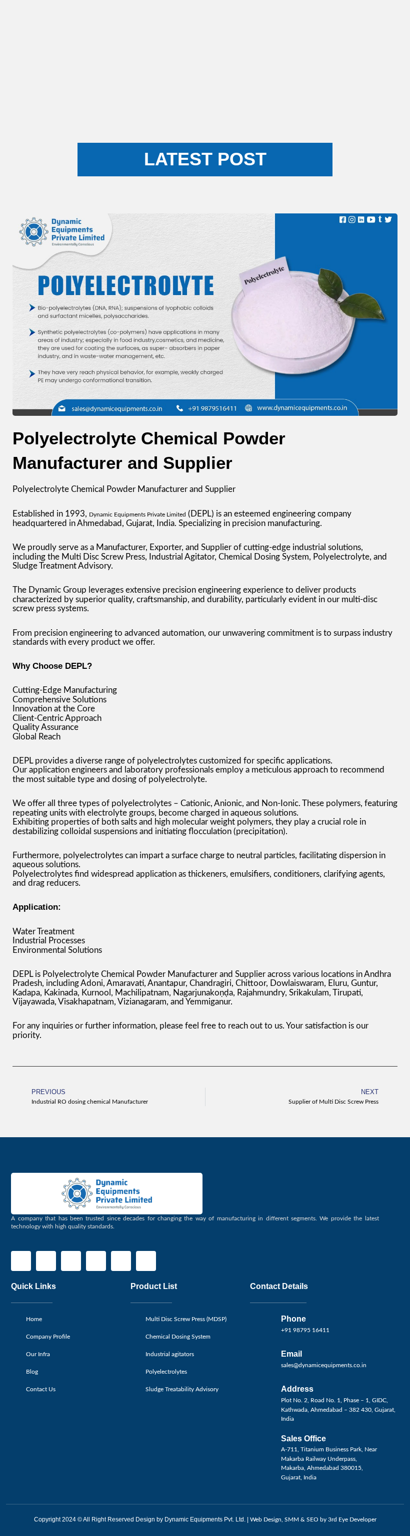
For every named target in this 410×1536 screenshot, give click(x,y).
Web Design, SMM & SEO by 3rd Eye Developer (313, 1519)
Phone (293, 1318)
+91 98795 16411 (305, 1330)
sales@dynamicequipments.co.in (323, 1365)
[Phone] (262, 1326)
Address (297, 1388)
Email (291, 1353)
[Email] (262, 1361)
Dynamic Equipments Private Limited (137, 514)
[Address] (262, 1396)
